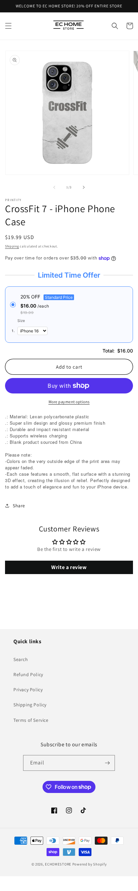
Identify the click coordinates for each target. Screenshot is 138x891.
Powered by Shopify (89, 864)
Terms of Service (31, 720)
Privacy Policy (28, 690)
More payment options (69, 401)
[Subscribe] (107, 763)
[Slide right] (83, 187)
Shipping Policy (30, 705)
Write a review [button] (68, 567)
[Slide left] (54, 187)
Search (20, 659)
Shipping (12, 246)
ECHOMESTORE (58, 864)
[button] (8, 25)
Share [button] (19, 506)
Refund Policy (28, 674)
